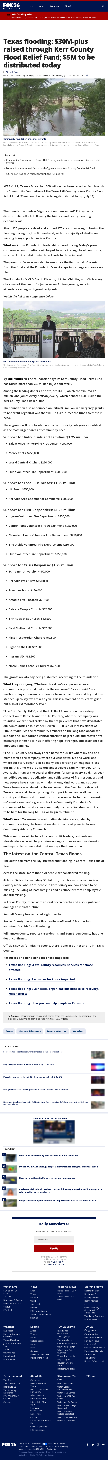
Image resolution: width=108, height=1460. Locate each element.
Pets (86, 1304)
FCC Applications (38, 1430)
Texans (33, 1334)
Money (33, 1307)
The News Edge (64, 1340)
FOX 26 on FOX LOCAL (10, 1292)
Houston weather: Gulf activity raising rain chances (47, 1178)
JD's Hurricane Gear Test (12, 1344)
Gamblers (34, 1351)
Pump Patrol (9, 1356)
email (103, 1444)
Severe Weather (57, 1031)
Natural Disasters (30, 1031)
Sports (34, 1326)
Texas (18, 75)
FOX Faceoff (90, 1344)
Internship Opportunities (36, 1409)
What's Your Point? (66, 1346)
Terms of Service (56, 1264)
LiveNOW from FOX (12, 1303)
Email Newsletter (38, 1398)
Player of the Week (39, 1357)
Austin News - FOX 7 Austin (66, 1297)
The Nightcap (63, 1336)
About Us (36, 1376)
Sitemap (34, 1317)
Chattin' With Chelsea (67, 1343)
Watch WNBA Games (67, 1417)
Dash (32, 1347)
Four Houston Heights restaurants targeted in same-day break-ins (32, 1052)
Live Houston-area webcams (11, 1335)
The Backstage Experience (10, 1391)
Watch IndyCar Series (67, 1402)
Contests (7, 1402)
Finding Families (91, 1297)
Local (32, 1290)
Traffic (6, 1349)
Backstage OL (9, 1386)
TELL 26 (7, 1296)
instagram (98, 1444)
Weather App (9, 1352)
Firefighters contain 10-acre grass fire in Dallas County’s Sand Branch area (36, 1089)
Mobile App (35, 1414)
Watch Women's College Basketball (65, 1412)
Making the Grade (92, 1290)
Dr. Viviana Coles (92, 1294)
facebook (87, 1444)
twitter (93, 1444)
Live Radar (8, 1330)
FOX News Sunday (38, 1311)
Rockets (34, 1337)
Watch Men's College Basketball (66, 1406)
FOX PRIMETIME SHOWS (11, 1397)
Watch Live (10, 1286)
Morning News (93, 1286)
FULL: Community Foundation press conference (27, 361)
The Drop (7, 1380)
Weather (78, 1031)
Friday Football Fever (40, 1354)
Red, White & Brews (93, 1337)
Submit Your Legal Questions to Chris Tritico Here (92, 1310)
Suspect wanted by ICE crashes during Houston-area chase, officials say (57, 1200)
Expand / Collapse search (103, 6)
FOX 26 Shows (66, 1326)
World (33, 1301)
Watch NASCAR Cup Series (66, 1397)
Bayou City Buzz (64, 1359)
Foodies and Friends (93, 1351)
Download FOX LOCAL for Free (50, 1118)
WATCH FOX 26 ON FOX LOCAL (39, 1390)
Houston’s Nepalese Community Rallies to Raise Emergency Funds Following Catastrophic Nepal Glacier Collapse (45, 1103)
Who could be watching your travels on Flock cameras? (48, 1155)
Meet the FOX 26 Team (38, 1384)
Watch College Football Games (64, 1388)
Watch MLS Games (66, 1420)
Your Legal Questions (94, 1316)
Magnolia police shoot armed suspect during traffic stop (28, 1064)
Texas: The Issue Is (66, 1356)
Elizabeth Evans (12, 72)
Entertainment (12, 1376)
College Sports (37, 1341)
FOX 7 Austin (8, 75)
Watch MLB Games (66, 1392)
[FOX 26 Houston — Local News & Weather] (12, 6)
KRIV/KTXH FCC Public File (40, 1421)
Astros (33, 1330)
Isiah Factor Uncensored (62, 1332)
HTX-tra (89, 1376)
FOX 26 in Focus (91, 1341)
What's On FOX (37, 1395)
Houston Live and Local (65, 1364)
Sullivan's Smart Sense (40, 1314)
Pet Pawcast (90, 1354)
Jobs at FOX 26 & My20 (38, 1403)
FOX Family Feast (92, 1319)
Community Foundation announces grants (24, 139)
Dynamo (34, 1344)
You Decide (35, 1304)
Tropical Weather (11, 1340)
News (33, 1286)
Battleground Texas (66, 1368)
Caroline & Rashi (91, 1334)
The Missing (89, 1357)
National (34, 1297)
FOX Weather (9, 1359)
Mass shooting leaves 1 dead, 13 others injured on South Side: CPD (32, 1077)
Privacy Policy (57, 1261)
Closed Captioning (38, 1426)
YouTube (7, 1306)
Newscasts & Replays (13, 1300)
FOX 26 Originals (90, 1328)
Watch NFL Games (66, 1383)
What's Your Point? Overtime (66, 1351)
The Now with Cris (11, 1383)
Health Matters (91, 1301)
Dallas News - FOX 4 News (66, 1292)
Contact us (35, 1380)
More (67, 6)
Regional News (66, 1286)
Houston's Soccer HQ (94, 1361)
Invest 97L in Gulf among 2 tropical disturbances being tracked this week (58, 1166)
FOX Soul (7, 1310)
